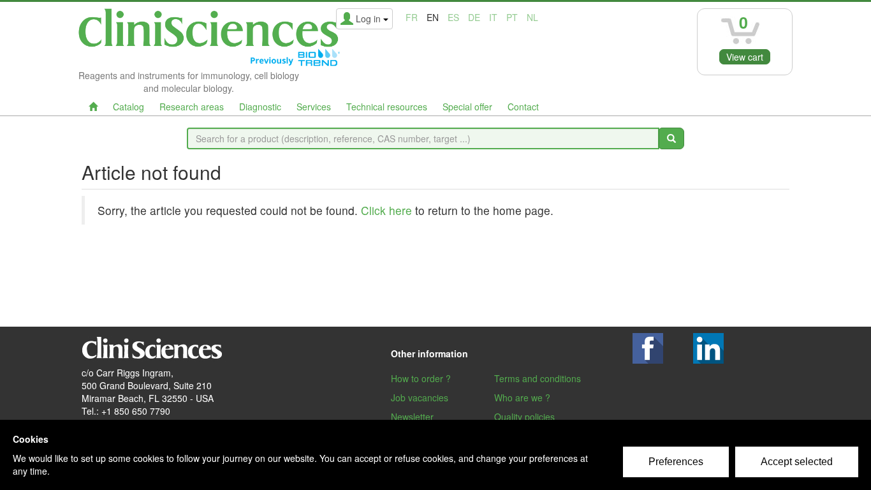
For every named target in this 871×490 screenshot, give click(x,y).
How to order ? (421, 378)
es (453, 17)
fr (412, 17)
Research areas (191, 106)
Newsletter (412, 416)
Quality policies (524, 416)
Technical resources (386, 106)
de (474, 17)
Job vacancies (419, 397)
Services (313, 106)
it (493, 17)
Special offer (467, 106)
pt (512, 17)
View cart (744, 56)
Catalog (128, 106)
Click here (386, 210)
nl (532, 17)
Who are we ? (522, 397)
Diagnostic (260, 106)
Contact (523, 106)
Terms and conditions (537, 378)
